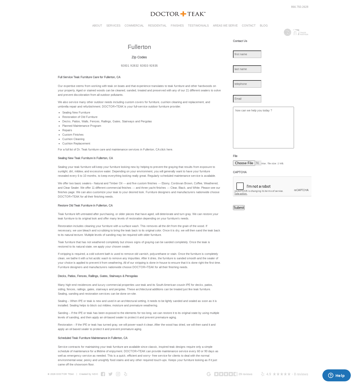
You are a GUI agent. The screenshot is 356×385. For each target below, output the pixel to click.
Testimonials (198, 26)
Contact (249, 26)
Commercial (134, 26)
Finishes (177, 26)
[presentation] (272, 186)
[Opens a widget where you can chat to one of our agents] (336, 375)
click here (166, 150)
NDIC (95, 374)
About (97, 26)
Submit (239, 208)
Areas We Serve (225, 26)
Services (113, 26)
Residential (157, 26)
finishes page (66, 192)
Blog (264, 26)
